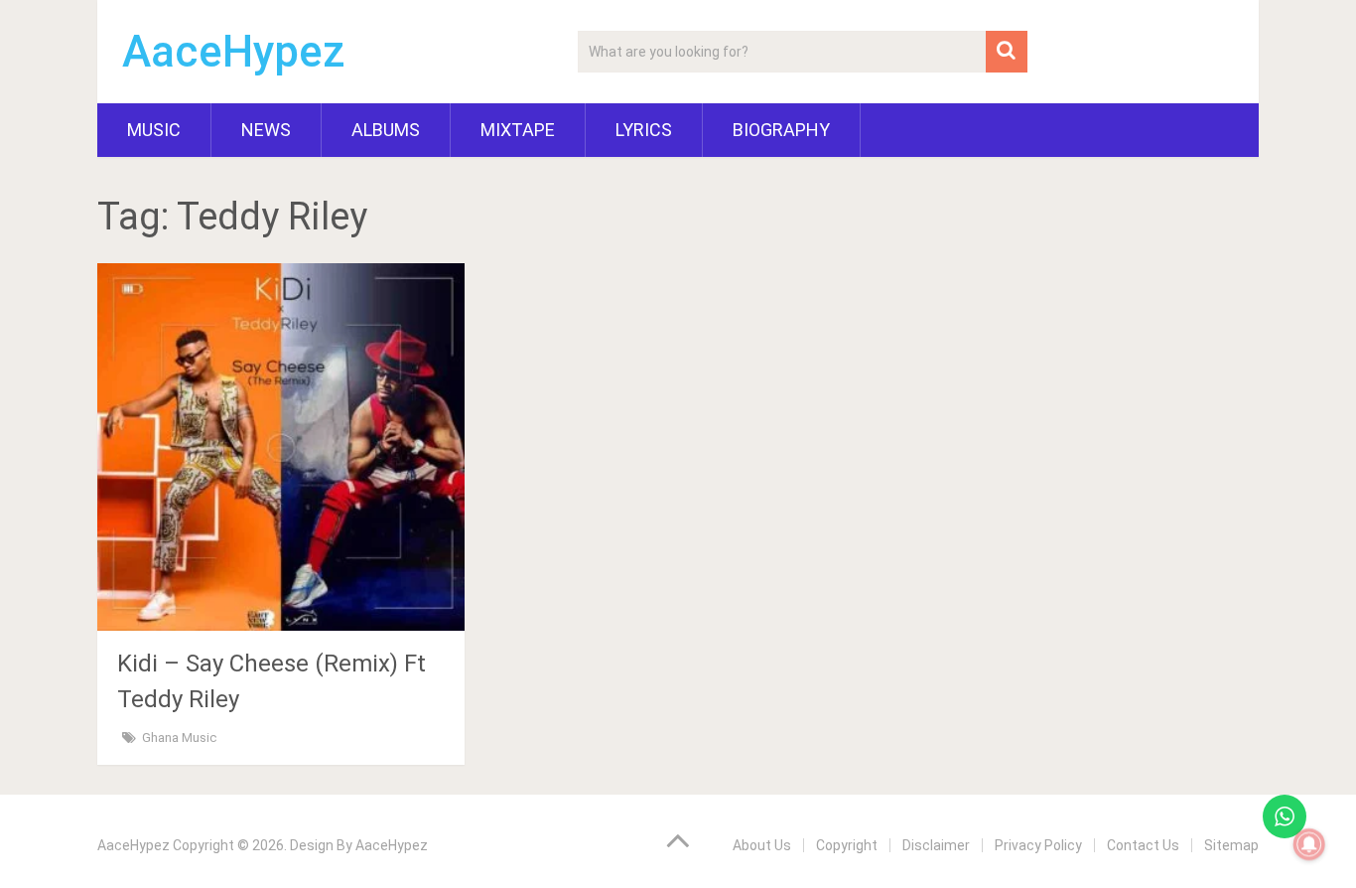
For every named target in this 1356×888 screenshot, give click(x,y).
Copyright (847, 845)
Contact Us (1143, 845)
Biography (781, 129)
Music (154, 129)
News (266, 129)
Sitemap (1231, 845)
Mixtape (517, 129)
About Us (762, 845)
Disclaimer (936, 845)
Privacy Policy (1038, 845)
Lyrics (643, 129)
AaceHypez (233, 52)
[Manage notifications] (1309, 844)
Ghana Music (179, 737)
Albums (385, 129)
